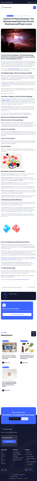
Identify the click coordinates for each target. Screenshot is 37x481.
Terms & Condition (12, 478)
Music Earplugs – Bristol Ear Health (22, 279)
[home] (6, 7)
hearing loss (5, 83)
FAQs (2, 461)
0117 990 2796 (29, 464)
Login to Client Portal (17, 459)
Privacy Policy (19, 478)
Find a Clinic (29, 452)
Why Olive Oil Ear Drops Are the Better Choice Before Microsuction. (27, 357)
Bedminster (24, 476)
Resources (3, 456)
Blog (2, 457)
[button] (34, 7)
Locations (3, 459)
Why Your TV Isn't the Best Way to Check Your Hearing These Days (9, 357)
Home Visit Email (30, 456)
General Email (29, 454)
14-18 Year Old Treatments (18, 457)
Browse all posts (33, 333)
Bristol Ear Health (13, 294)
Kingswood (20, 476)
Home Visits (15, 456)
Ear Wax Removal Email (31, 461)
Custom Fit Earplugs (17, 454)
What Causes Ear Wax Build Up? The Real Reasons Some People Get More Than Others (9, 384)
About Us (3, 454)
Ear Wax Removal (16, 452)
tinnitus (12, 83)
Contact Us (24, 418)
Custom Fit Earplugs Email (31, 459)
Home (2, 452)
